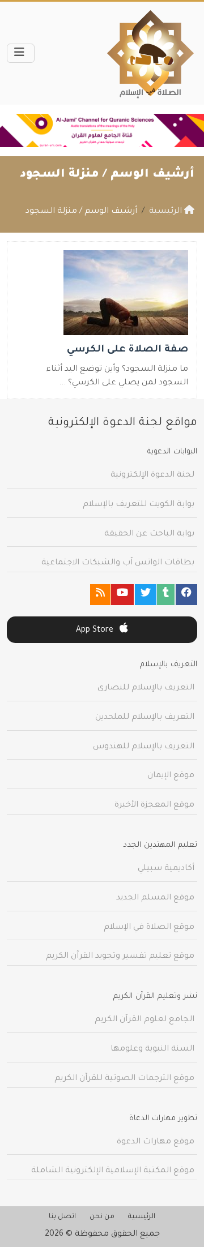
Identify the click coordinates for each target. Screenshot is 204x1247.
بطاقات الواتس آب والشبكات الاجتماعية (117, 563)
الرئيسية (141, 1217)
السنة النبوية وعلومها (152, 1049)
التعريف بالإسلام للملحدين (144, 717)
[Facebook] (186, 594)
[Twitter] (145, 594)
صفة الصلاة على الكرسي (127, 350)
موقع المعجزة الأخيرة (154, 805)
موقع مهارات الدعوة (155, 1142)
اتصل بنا (62, 1217)
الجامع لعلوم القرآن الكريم (144, 1020)
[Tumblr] (166, 594)
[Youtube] (122, 594)
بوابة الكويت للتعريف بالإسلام (138, 504)
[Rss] (100, 594)
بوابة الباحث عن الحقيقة (149, 534)
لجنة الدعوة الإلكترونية (152, 475)
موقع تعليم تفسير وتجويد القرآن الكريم (120, 956)
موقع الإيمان (170, 776)
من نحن (102, 1217)
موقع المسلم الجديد (155, 898)
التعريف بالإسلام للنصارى (145, 688)
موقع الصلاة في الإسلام (149, 927)
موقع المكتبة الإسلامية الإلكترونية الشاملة (112, 1171)
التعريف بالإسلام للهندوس (143, 747)
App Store (96, 630)
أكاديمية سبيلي (166, 868)
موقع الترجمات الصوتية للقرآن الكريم (124, 1078)
